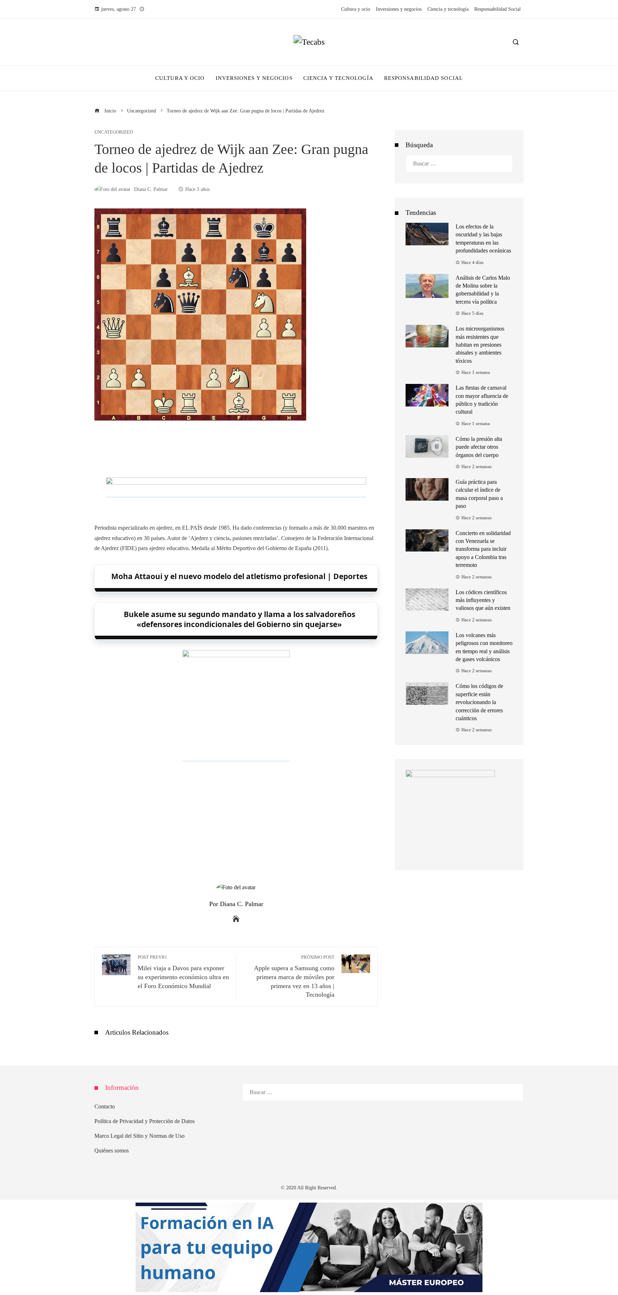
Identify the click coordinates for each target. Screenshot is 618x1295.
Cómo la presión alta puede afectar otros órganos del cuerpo (479, 447)
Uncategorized (113, 132)
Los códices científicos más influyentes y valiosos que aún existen (483, 600)
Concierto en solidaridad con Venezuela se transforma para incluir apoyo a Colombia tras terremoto (483, 549)
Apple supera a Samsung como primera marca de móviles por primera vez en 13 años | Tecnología (294, 976)
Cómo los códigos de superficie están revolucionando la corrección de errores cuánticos (479, 702)
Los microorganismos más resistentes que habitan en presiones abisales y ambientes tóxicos (480, 345)
